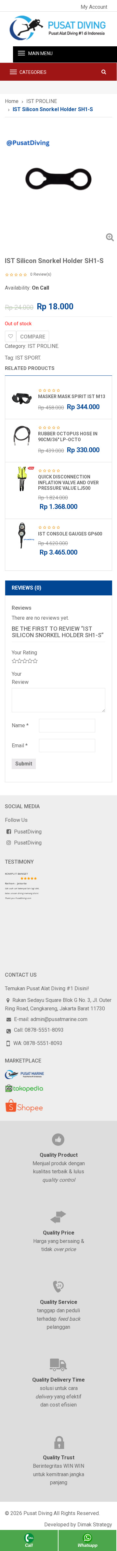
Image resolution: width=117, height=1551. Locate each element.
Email (20, 745)
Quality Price (58, 1233)
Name (20, 725)
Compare (32, 337)
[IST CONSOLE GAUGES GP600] (22, 535)
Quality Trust (58, 1457)
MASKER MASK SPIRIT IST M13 (71, 396)
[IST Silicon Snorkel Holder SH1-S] (58, 180)
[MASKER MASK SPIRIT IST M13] (22, 398)
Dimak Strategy (94, 1525)
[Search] (104, 71)
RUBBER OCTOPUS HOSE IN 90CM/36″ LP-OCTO (68, 436)
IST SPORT (27, 358)
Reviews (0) (26, 588)
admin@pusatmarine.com (59, 1019)
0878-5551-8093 (44, 1030)
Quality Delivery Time (58, 1380)
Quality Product (59, 1155)
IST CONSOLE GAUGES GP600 (70, 533)
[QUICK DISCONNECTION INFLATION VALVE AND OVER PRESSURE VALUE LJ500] (22, 479)
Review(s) (40, 274)
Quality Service (58, 1302)
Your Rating (24, 652)
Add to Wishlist (10, 336)
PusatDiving (28, 832)
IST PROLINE (41, 101)
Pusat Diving (37, 1513)
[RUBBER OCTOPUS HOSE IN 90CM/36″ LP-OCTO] (22, 436)
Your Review (20, 678)
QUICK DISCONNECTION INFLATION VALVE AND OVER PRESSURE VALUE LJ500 (68, 482)
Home (12, 101)
